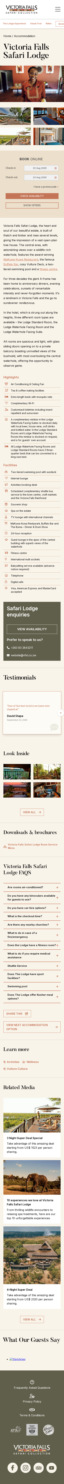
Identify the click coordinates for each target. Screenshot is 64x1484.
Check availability (32, 196)
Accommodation (24, 36)
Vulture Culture (17, 1068)
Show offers (32, 205)
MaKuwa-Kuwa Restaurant (20, 259)
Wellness (33, 1062)
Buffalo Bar (10, 264)
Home (7, 36)
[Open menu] (58, 9)
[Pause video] (32, 84)
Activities (13, 1062)
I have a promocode (46, 186)
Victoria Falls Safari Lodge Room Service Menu (33, 846)
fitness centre (48, 269)
